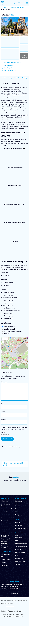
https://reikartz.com (10, 71)
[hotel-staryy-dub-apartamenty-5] (5, 254)
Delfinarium (18, 549)
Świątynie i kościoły (21, 543)
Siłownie (3, 562)
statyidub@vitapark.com (11, 68)
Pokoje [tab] (10, 78)
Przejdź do (14, 593)
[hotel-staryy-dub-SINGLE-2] (5, 162)
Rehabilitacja (5, 544)
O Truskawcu (4, 501)
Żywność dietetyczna (21, 528)
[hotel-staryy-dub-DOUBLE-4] (5, 173)
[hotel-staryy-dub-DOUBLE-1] (5, 180)
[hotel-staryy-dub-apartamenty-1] (5, 247)
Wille (16, 512)
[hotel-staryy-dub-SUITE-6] (5, 228)
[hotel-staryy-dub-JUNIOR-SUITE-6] (5, 217)
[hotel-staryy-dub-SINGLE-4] (23, 162)
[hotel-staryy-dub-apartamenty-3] (14, 247)
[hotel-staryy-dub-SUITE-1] (14, 236)
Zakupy (17, 564)
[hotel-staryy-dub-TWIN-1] (14, 191)
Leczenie (3, 515)
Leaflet (18, 368)
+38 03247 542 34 (7, 614)
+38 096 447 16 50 (18, 614)
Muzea (17, 540)
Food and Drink (9, 329)
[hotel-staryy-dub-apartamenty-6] (14, 254)
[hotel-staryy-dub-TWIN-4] (23, 191)
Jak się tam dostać (6, 509)
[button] (3, 341)
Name (3, 404)
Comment (4, 382)
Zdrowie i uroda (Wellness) (13, 331)
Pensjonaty (18, 515)
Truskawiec (4, 7)
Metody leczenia (5, 539)
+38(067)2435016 (8, 65)
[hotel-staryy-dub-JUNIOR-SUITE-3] (14, 210)
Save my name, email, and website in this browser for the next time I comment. (14, 428)
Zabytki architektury (21, 546)
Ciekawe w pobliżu (20, 561)
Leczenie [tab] (16, 78)
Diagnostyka (4, 541)
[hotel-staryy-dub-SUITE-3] (23, 228)
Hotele (22, 7)
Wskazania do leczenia (5, 536)
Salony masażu (5, 559)
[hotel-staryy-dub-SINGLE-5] (23, 154)
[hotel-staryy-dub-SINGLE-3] (14, 162)
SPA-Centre (4, 565)
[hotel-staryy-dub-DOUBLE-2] (14, 173)
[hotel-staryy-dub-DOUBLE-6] (23, 180)
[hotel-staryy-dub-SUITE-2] (23, 236)
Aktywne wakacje (20, 552)
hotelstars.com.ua (10, 606)
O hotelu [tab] (4, 78)
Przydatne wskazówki (7, 518)
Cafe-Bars (18, 522)
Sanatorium (18, 506)
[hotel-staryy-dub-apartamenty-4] (23, 254)
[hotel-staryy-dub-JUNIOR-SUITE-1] (23, 217)
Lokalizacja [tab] (24, 78)
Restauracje (18, 525)
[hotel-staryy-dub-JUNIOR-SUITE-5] (5, 210)
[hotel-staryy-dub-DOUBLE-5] (14, 180)
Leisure (6, 334)
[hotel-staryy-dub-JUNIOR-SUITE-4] (23, 210)
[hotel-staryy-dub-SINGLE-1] (14, 154)
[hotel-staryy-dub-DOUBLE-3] (23, 173)
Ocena (3, 432)
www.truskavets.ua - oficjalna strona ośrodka (17, 600)
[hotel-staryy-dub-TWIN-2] (5, 191)
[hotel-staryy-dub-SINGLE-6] (5, 154)
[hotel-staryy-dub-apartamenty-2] (23, 247)
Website (3, 419)
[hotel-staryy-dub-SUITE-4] (14, 228)
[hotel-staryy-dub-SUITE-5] (5, 236)
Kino (16, 555)
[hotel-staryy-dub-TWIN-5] (14, 199)
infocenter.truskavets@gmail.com (13, 616)
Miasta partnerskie (6, 521)
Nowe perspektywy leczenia (6, 546)
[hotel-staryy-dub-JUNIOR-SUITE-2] (14, 217)
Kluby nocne (19, 558)
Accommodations (14, 7)
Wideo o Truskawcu (6, 512)
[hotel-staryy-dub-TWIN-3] (5, 199)
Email (3, 412)
